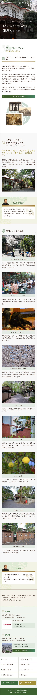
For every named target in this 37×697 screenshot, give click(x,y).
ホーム (5, 659)
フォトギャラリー (26, 669)
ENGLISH (28, 682)
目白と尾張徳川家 (8, 664)
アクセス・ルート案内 (22, 650)
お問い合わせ (10, 682)
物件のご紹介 (25, 664)
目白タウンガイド (8, 675)
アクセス (24, 675)
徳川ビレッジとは (26, 659)
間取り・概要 (7, 669)
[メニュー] (34, 3)
